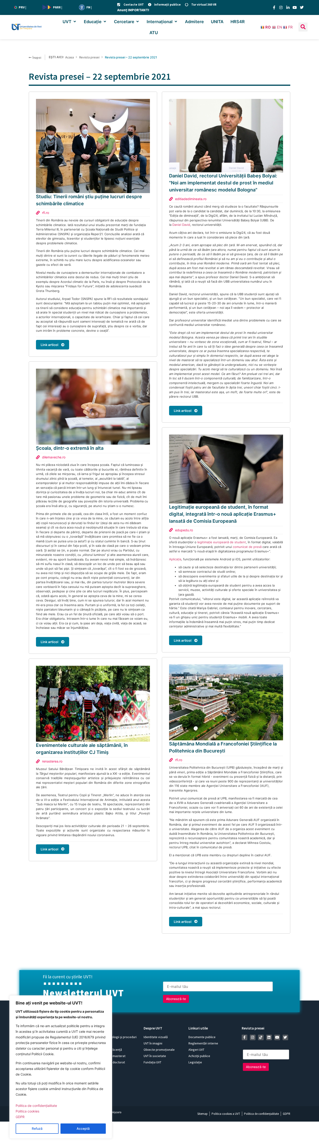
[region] (60, 1067)
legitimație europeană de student (221, 542)
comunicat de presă (247, 547)
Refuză (37, 1128)
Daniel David (181, 225)
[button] (69, 21)
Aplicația (175, 559)
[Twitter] (302, 7)
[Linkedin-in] (288, 7)
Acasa (69, 57)
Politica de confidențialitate (36, 1106)
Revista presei (89, 57)
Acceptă (83, 1128)
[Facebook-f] (274, 7)
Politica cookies (27, 1111)
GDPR (20, 1117)
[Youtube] (295, 7)
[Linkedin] (269, 1037)
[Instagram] (281, 7)
